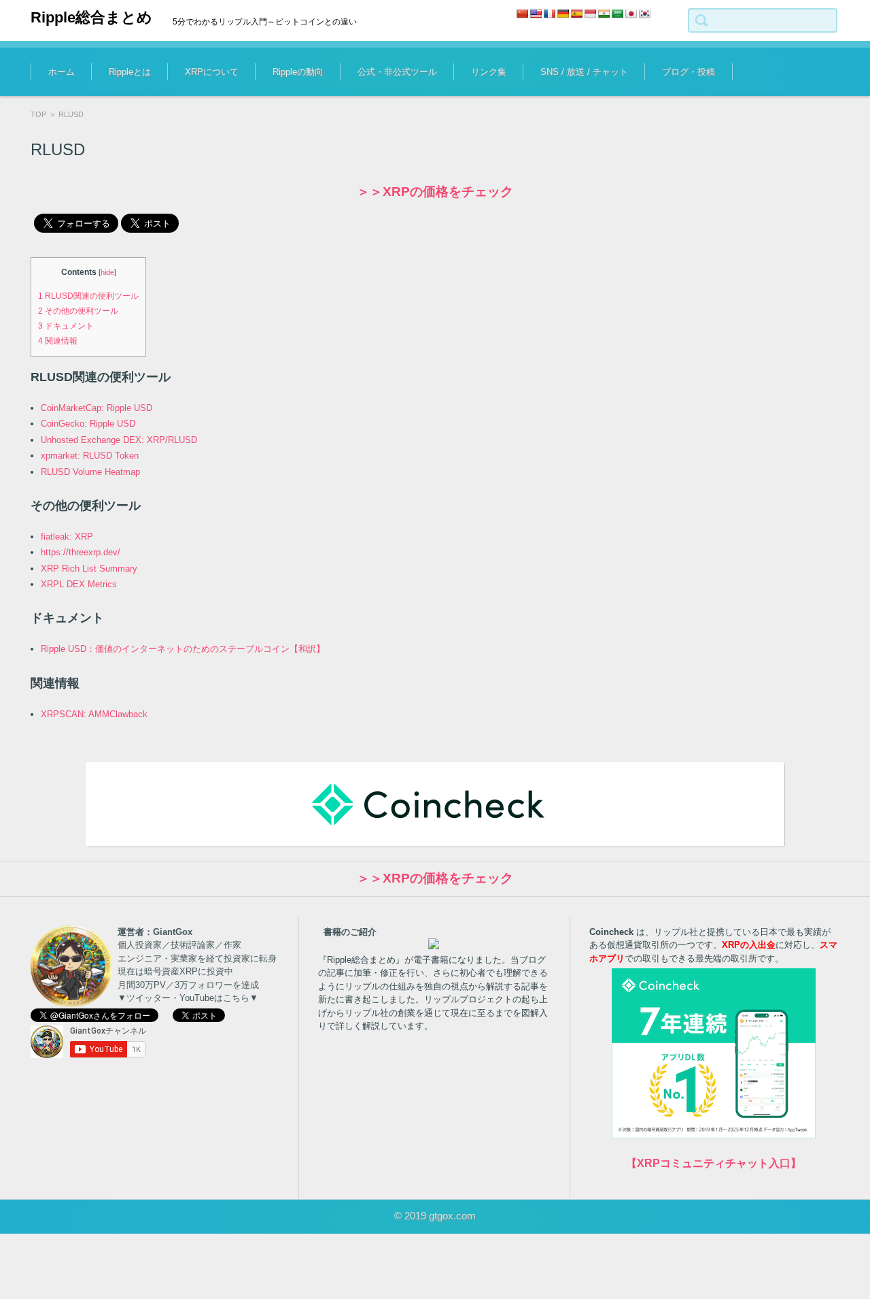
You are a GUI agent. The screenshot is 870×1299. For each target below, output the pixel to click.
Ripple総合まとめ (91, 17)
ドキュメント (66, 326)
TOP (38, 114)
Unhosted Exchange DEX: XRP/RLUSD (119, 440)
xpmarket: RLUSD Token (90, 455)
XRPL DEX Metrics (79, 584)
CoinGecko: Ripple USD (88, 423)
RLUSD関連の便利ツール (88, 296)
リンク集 (488, 72)
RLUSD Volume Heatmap (90, 472)
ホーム (61, 72)
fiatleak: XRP (67, 536)
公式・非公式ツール (397, 72)
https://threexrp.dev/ (80, 552)
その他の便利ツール (78, 311)
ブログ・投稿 (688, 72)
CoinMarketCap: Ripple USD (96, 408)
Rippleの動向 (298, 72)
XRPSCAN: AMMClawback (94, 714)
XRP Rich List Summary (89, 568)
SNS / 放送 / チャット (584, 72)
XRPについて (212, 72)
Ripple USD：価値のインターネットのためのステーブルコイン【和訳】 (183, 649)
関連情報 (57, 341)
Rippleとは (130, 72)
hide (107, 272)
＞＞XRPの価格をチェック (435, 191)
